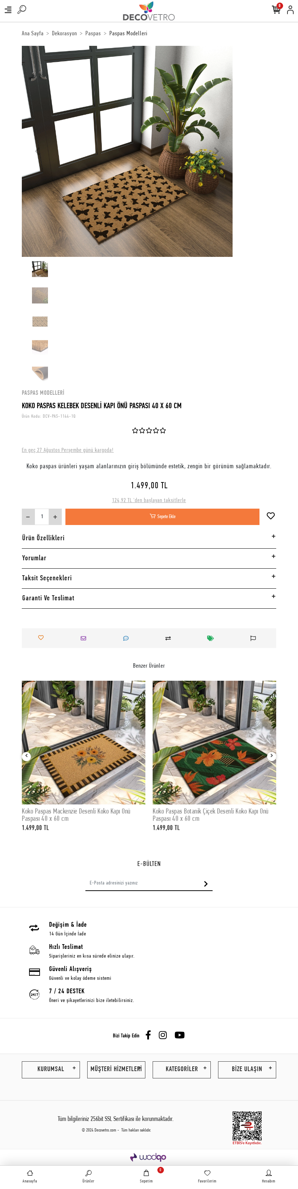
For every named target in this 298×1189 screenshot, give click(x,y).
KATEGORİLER (182, 1069)
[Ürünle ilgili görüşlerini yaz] (127, 638)
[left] (26, 756)
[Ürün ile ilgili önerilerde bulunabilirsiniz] (255, 638)
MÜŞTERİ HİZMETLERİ (116, 1069)
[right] (272, 756)
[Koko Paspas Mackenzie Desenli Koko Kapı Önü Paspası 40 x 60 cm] (83, 742)
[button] (37, 151)
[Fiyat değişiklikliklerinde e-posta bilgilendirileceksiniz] (212, 638)
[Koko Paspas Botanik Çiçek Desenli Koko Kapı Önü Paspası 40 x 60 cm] (214, 742)
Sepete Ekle (166, 517)
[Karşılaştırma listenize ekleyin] (170, 638)
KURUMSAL (50, 1069)
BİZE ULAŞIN (247, 1069)
